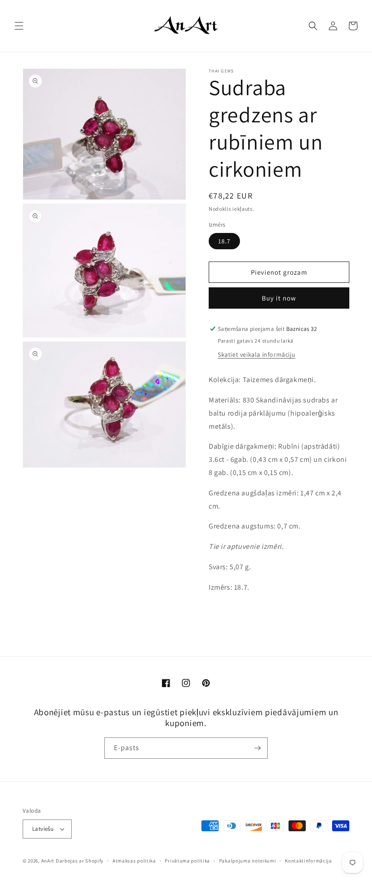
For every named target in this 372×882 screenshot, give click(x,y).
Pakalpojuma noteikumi (247, 861)
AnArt (48, 861)
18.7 (224, 241)
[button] (19, 26)
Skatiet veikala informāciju (256, 354)
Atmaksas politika (134, 861)
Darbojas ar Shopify (79, 861)
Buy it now (279, 298)
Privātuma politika (187, 861)
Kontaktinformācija (308, 861)
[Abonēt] (257, 748)
